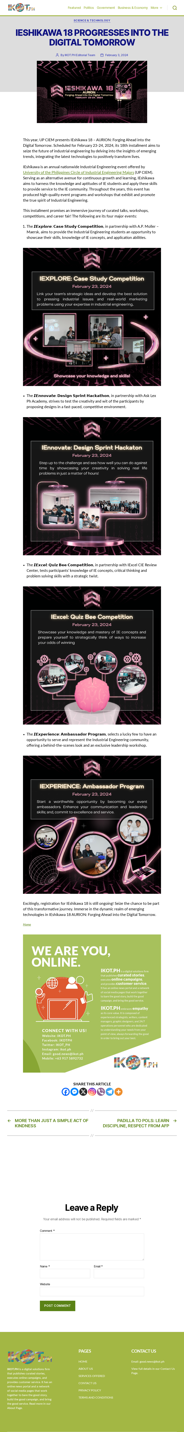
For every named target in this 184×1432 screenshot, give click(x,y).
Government (106, 8)
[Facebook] (66, 1092)
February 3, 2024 (116, 55)
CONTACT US (87, 1383)
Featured (74, 8)
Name (45, 1266)
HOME (83, 1361)
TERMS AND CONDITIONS (96, 1397)
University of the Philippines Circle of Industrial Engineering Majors (78, 172)
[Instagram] (92, 1092)
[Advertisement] (92, 1175)
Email (98, 1266)
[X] (83, 1092)
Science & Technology (92, 20)
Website (45, 1284)
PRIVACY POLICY (90, 1390)
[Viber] (101, 1092)
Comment (47, 1231)
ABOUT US (86, 1368)
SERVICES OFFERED (92, 1376)
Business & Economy (133, 8)
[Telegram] (110, 1092)
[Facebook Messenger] (74, 1092)
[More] (118, 1092)
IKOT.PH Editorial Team (80, 55)
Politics (89, 8)
